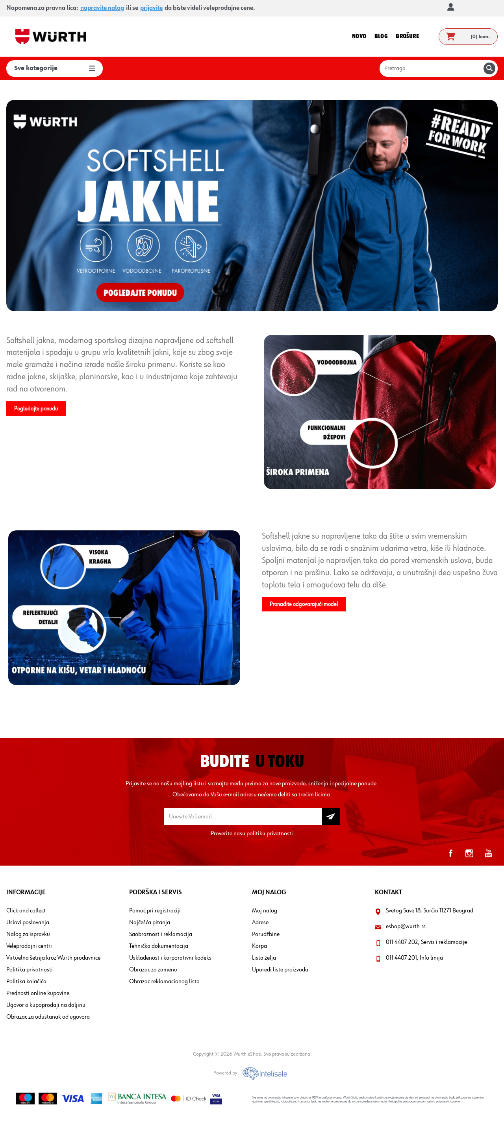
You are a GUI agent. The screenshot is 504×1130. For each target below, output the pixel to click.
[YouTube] (488, 853)
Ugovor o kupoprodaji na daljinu (45, 1005)
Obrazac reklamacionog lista (164, 982)
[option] (252, 205)
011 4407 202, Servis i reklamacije (426, 942)
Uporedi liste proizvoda (280, 970)
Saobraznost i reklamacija (160, 934)
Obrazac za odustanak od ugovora (48, 1017)
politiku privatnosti (269, 834)
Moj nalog (264, 911)
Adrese (260, 923)
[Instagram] (469, 853)
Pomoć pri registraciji (155, 911)
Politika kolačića (26, 982)
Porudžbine (266, 934)
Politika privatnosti (29, 970)
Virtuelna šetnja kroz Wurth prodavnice (53, 958)
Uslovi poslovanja (27, 923)
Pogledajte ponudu (36, 409)
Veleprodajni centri (29, 946)
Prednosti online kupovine (37, 993)
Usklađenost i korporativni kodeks (170, 958)
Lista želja (264, 958)
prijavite (151, 8)
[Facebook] (450, 853)
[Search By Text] (489, 68)
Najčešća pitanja (149, 923)
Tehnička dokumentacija (158, 946)
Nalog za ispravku (28, 934)
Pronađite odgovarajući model (304, 604)
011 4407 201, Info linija (414, 958)
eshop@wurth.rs (406, 926)
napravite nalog (102, 8)
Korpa (259, 946)
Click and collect (26, 911)
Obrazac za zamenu (153, 970)
